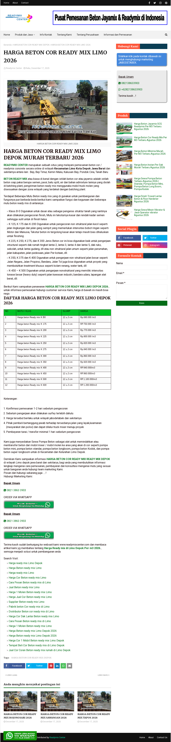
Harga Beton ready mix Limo (25, 568)
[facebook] (149, 3)
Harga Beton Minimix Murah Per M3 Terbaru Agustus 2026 (150, 152)
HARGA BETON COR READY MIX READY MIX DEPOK (78, 459)
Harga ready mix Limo (21, 572)
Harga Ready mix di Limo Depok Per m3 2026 (72, 548)
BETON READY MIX (15, 178)
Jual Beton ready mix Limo (24, 587)
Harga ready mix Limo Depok (25, 563)
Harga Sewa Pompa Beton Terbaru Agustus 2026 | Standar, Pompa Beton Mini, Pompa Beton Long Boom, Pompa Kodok (148, 183)
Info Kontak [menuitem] (46, 34)
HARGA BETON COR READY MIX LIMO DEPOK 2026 (77, 286)
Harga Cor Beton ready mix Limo (27, 577)
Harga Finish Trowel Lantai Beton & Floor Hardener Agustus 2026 (148, 199)
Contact (25, 3)
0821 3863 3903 (16, 490)
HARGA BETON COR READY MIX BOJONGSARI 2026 (20, 716)
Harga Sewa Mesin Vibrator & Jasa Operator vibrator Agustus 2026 (149, 212)
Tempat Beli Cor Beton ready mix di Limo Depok (36, 645)
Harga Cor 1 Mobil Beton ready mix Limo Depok (36, 640)
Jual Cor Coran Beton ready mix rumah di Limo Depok (39, 650)
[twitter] (155, 3)
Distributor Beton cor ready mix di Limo (31, 611)
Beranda (8, 45)
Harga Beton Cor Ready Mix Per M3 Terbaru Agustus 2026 (150, 138)
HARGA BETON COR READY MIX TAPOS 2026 (93, 716)
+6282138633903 (131, 89)
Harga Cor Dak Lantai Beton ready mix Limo (34, 616)
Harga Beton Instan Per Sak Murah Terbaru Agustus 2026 (149, 166)
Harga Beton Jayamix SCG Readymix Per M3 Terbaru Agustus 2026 (148, 126)
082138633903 (130, 83)
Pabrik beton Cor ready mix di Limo (29, 606)
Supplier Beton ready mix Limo (26, 601)
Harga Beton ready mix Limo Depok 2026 (33, 630)
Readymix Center (14, 68)
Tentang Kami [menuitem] (64, 34)
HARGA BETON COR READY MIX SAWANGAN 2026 (57, 716)
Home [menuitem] (7, 34)
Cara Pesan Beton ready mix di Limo (30, 582)
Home (6, 3)
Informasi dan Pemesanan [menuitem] (118, 34)
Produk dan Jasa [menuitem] (24, 34)
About (15, 3)
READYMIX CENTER (16, 165)
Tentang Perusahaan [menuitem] (88, 34)
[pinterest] (165, 3)
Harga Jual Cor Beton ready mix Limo (30, 597)
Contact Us (162, 737)
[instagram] (160, 3)
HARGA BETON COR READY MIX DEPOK (31, 45)
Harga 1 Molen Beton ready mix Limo (30, 592)
